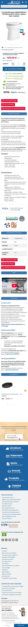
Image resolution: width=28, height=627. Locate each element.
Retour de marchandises (9, 553)
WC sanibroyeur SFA (7, 50)
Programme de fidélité (8, 557)
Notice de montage (10, 100)
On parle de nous (7, 504)
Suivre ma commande (8, 588)
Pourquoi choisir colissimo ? (10, 555)
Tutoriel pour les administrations (11, 514)
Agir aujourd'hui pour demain (10, 502)
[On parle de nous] (11, 219)
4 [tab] (14, 404)
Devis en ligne (6, 568)
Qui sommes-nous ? (8, 497)
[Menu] (2, 2)
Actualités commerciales (9, 578)
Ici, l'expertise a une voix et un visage (12, 586)
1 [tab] (7, 404)
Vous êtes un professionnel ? (10, 510)
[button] (9, 44)
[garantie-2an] (14, 225)
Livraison (4, 551)
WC (6, 47)
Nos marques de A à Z (8, 508)
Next (25, 391)
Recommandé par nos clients (10, 566)
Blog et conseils (6, 574)
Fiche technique (9, 104)
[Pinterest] (10, 540)
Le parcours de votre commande (11, 592)
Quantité (5, 64)
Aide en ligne (5, 572)
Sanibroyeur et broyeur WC (15, 47)
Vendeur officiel (6, 506)
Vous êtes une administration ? (11, 512)
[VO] (22, 219)
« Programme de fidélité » (12, 354)
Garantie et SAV (6, 561)
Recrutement (6, 576)
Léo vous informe (7, 590)
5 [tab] (16, 404)
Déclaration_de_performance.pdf (14, 108)
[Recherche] (25, 6)
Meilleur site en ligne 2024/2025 (11, 499)
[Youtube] (13, 540)
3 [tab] (12, 404)
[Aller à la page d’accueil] (2, 47)
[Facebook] (3, 540)
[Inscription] (4, 534)
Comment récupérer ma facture (11, 595)
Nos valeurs (5, 563)
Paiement (5, 570)
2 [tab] (10, 404)
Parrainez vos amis (7, 559)
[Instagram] (16, 540)
